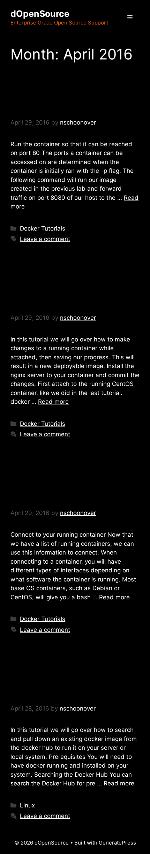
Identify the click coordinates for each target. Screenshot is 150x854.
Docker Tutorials (42, 228)
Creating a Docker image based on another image (62, 288)
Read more (53, 401)
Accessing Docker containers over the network (65, 92)
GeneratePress (117, 842)
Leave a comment (45, 238)
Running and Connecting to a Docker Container (60, 483)
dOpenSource (39, 13)
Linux (27, 805)
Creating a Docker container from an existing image (62, 678)
